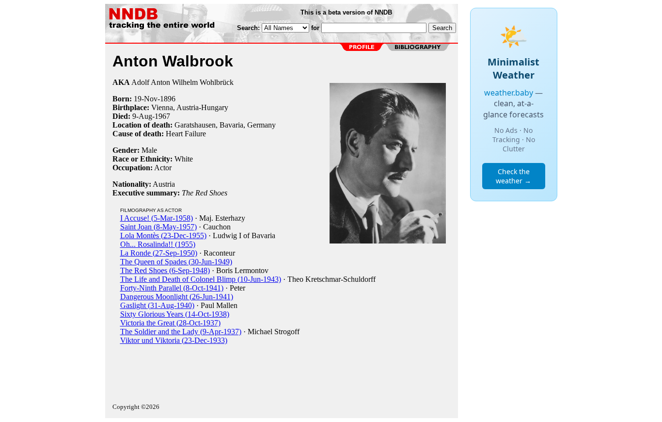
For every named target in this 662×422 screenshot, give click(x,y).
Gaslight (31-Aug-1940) (157, 305)
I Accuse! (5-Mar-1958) (156, 218)
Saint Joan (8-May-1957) (158, 227)
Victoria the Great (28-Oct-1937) (170, 323)
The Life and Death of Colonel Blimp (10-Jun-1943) (200, 279)
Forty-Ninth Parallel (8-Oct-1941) (171, 288)
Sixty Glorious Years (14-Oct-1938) (174, 314)
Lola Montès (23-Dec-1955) (163, 235)
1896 (167, 99)
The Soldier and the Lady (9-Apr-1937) (180, 331)
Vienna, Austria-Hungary (189, 107)
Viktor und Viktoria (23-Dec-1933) (173, 340)
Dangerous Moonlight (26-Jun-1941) (176, 296)
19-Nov (146, 99)
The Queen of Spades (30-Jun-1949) (176, 262)
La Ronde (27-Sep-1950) (158, 253)
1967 (162, 116)
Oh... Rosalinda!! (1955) (157, 244)
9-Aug (142, 116)
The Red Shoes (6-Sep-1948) (165, 270)
